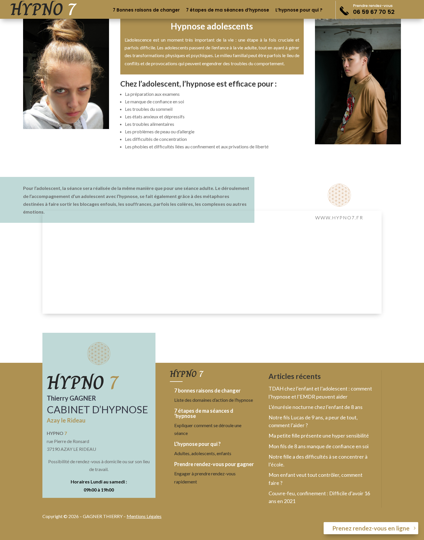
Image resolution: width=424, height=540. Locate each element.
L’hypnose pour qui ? (298, 10)
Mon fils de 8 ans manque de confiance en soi (319, 446)
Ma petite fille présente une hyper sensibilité (319, 435)
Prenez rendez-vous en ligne (371, 528)
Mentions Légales (144, 516)
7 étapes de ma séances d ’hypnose (203, 413)
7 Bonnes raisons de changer (146, 10)
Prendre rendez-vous (373, 5)
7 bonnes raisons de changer (207, 390)
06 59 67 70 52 (374, 12)
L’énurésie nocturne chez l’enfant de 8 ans (316, 407)
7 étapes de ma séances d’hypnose (227, 10)
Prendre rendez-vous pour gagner (214, 464)
